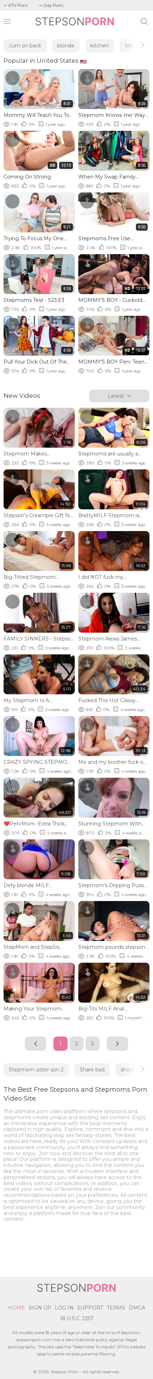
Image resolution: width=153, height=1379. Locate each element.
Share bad (92, 1069)
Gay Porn (53, 5)
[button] (136, 45)
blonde (65, 45)
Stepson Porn (65, 1371)
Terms (116, 1308)
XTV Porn (18, 5)
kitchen (99, 45)
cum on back (25, 45)
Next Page (117, 1043)
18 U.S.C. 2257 (77, 1318)
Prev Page (35, 1043)
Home (16, 1308)
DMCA (137, 1308)
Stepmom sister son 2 (36, 1069)
